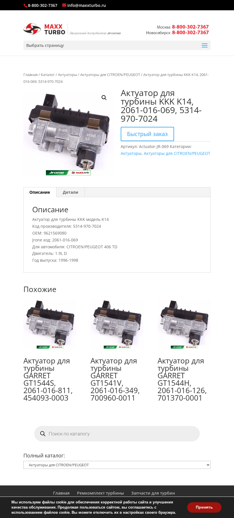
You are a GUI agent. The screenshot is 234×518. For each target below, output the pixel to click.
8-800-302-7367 (42, 5)
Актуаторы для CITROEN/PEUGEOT (110, 74)
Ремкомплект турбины (100, 493)
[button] (104, 98)
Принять (204, 507)
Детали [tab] (70, 192)
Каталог (48, 74)
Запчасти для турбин (153, 493)
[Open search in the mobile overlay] (117, 433)
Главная (30, 74)
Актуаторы (67, 74)
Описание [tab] (39, 192)
